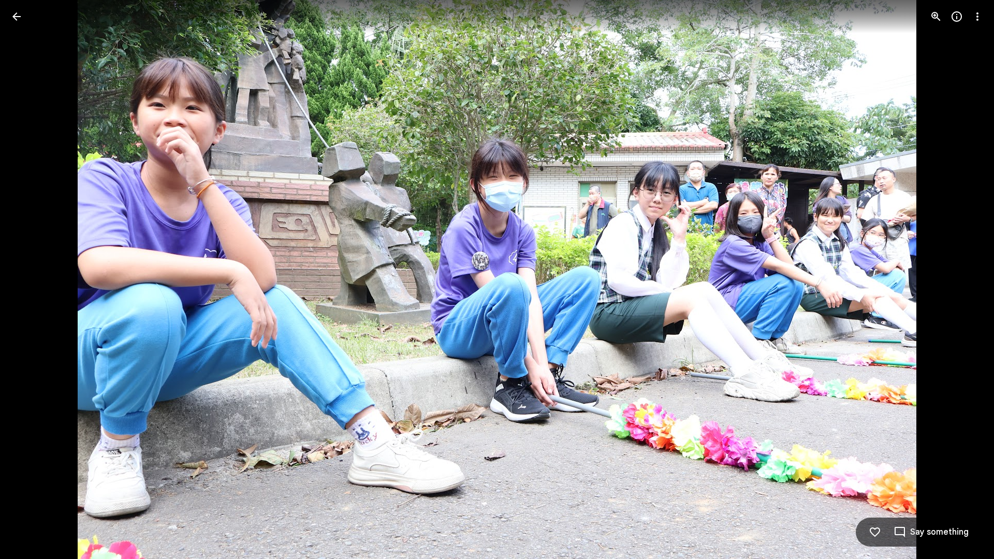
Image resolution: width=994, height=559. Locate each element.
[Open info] (956, 16)
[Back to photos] (16, 16)
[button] (28, 279)
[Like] (875, 532)
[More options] (977, 16)
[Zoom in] (936, 16)
